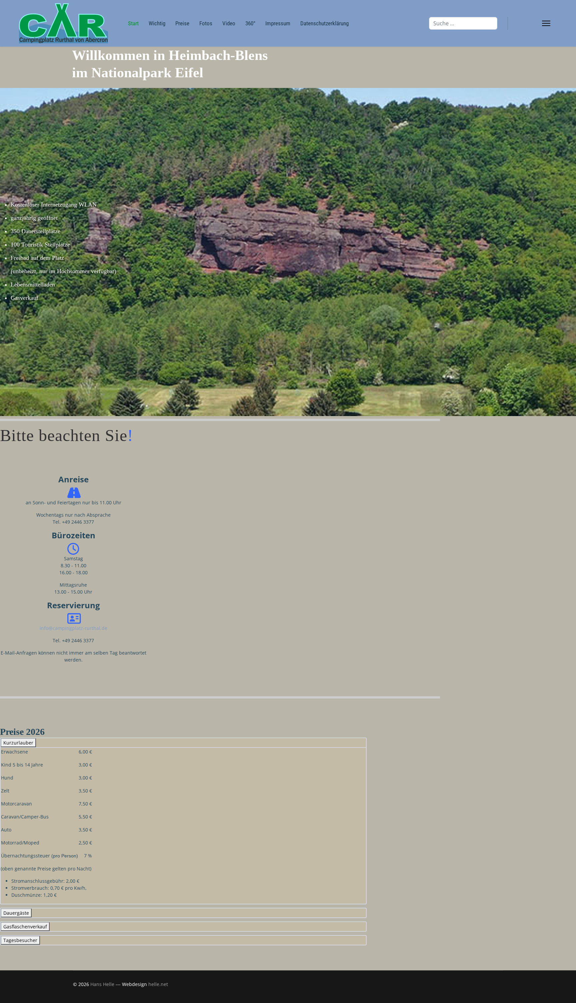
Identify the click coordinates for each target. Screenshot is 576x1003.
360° (250, 23)
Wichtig (157, 23)
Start (133, 23)
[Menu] (546, 23)
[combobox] (463, 23)
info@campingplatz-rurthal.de (73, 628)
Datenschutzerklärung (324, 23)
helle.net (158, 984)
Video (228, 23)
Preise (182, 23)
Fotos (205, 23)
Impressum (277, 23)
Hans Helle (102, 984)
